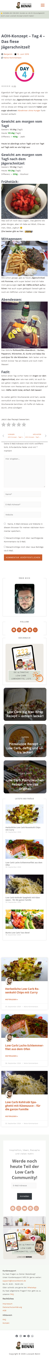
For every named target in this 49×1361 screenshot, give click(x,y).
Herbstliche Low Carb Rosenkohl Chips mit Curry (22, 828)
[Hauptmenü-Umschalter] (42, 5)
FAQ (12, 1294)
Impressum (7, 1304)
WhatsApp (31, 1287)
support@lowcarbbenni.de (14, 1281)
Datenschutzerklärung (12, 1307)
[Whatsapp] (32, 1336)
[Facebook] (17, 1336)
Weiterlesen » (11, 999)
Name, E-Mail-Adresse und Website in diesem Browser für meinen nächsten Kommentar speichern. (24, 527)
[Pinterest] (28, 1336)
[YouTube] (24, 1336)
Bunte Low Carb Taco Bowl (17, 932)
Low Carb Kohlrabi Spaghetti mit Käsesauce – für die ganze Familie (22, 898)
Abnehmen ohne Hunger (29, 110)
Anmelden (24, 1196)
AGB (4, 1310)
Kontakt (6, 1323)
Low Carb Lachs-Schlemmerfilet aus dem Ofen (23, 863)
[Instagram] (20, 1336)
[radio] (3, 425)
